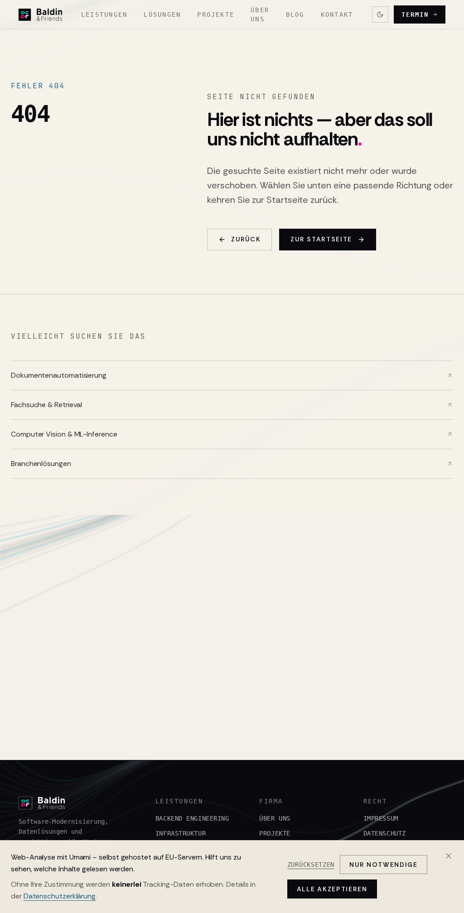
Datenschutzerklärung (60, 896)
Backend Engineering (192, 818)
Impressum (380, 818)
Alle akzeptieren (332, 889)
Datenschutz (384, 833)
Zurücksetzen (310, 864)
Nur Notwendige (383, 864)
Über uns (260, 14)
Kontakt (337, 14)
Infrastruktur (180, 833)
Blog (295, 14)
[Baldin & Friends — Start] (40, 14)
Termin (415, 14)
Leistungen (104, 14)
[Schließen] (448, 855)
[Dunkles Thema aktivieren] (380, 14)
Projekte (215, 14)
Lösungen (162, 14)
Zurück (246, 239)
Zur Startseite (321, 239)
